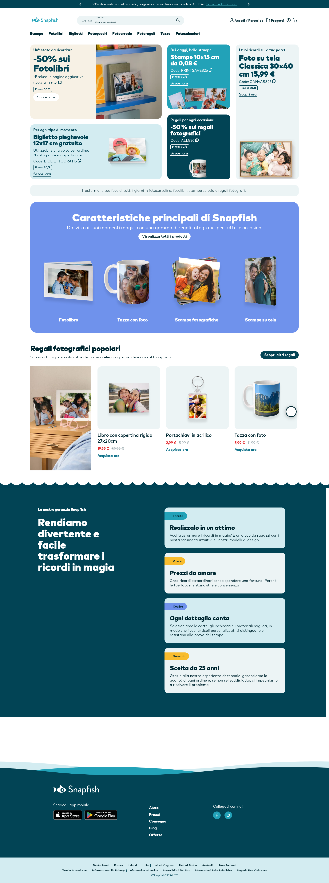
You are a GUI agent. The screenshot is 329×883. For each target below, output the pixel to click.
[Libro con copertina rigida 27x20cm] (128, 397)
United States (188, 865)
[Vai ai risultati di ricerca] (178, 20)
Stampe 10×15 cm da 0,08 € (194, 60)
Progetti (277, 20)
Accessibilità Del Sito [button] (176, 870)
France (119, 865)
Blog (153, 828)
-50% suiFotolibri (51, 63)
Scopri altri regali (279, 354)
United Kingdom (164, 865)
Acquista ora (108, 455)
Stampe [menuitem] (36, 33)
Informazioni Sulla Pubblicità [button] (213, 870)
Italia (145, 865)
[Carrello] (294, 20)
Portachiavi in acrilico (189, 435)
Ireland (132, 865)
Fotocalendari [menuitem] (188, 33)
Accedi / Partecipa (249, 20)
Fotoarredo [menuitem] (122, 33)
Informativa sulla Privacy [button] (108, 870)
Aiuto (154, 807)
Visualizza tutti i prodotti (164, 236)
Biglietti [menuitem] (76, 33)
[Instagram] (230, 813)
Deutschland (101, 865)
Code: (45, 83)
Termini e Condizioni (227, 4)
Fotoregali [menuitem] (146, 33)
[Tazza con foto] (266, 397)
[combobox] (130, 20)
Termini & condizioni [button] (74, 870)
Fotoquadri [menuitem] (97, 33)
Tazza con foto (250, 435)
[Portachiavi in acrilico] (197, 397)
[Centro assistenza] (288, 20)
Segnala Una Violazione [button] (252, 870)
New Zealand (227, 865)
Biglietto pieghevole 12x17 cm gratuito (60, 140)
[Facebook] (218, 813)
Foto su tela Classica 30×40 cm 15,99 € (266, 66)
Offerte (155, 835)
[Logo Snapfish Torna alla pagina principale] (45, 20)
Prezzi (154, 814)
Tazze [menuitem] (165, 33)
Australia (208, 865)
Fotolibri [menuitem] (56, 33)
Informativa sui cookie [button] (143, 870)
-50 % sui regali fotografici (191, 130)
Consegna (157, 821)
